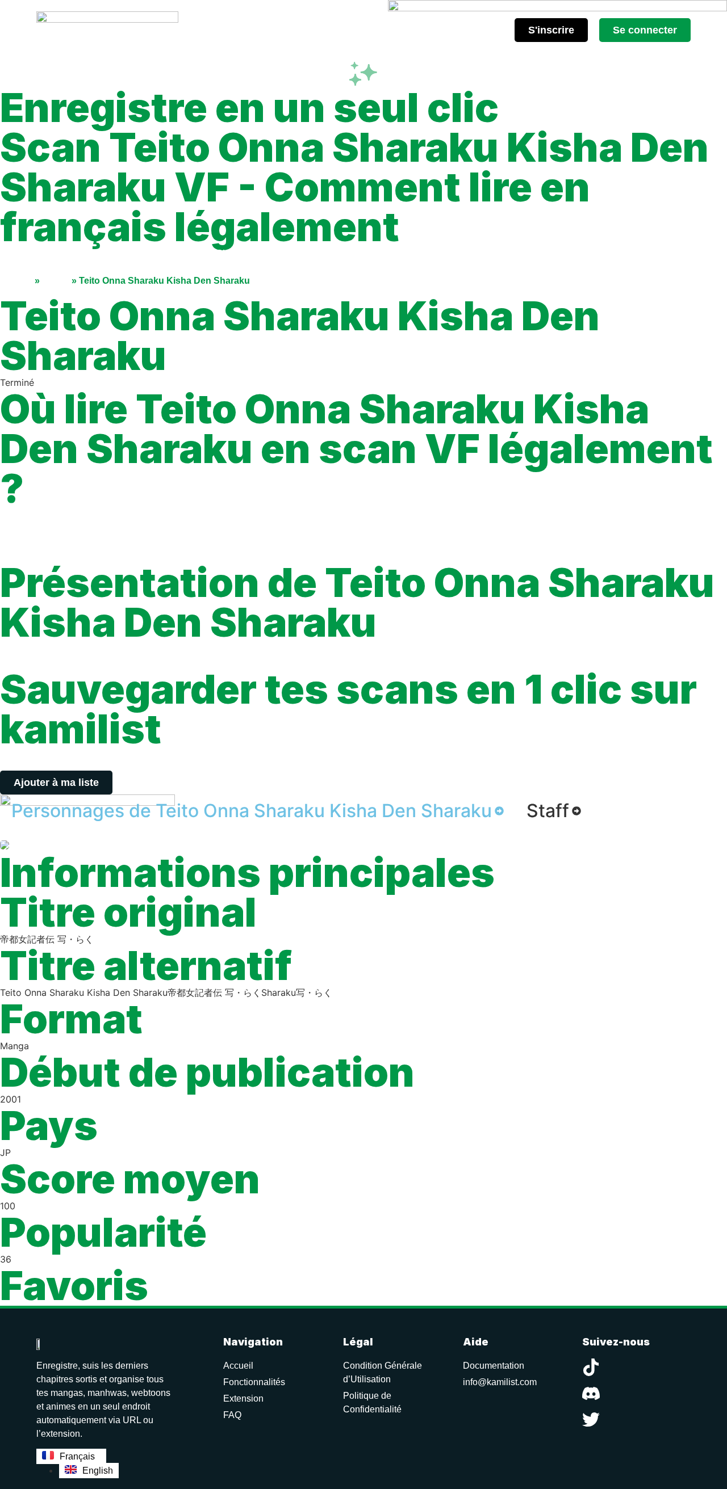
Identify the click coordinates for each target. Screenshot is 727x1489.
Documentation (493, 1365)
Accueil (16, 280)
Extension (243, 1398)
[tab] (257, 810)
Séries (55, 280)
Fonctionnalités (254, 1382)
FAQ (232, 1415)
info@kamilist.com (500, 1382)
